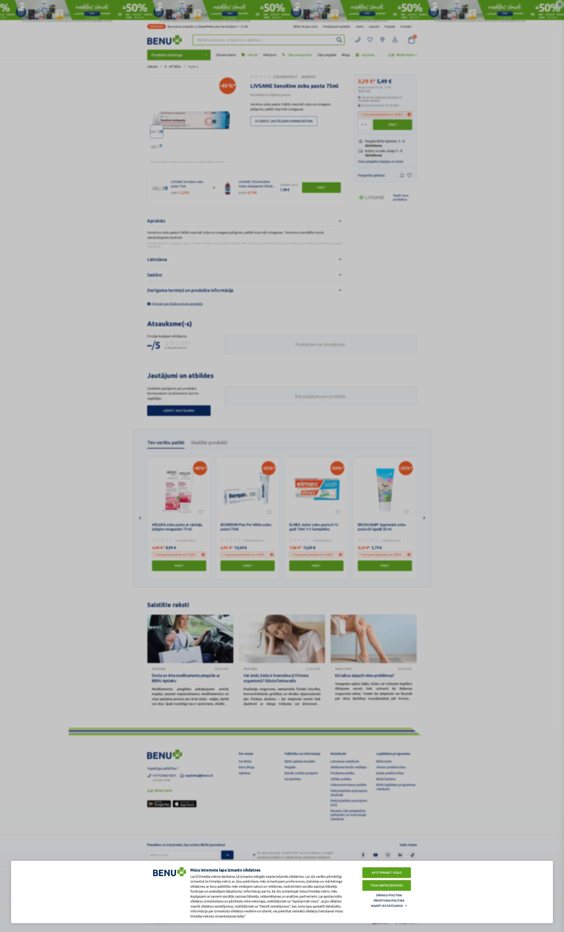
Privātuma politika (389, 900)
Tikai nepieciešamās (386, 885)
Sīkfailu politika (389, 895)
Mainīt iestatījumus (387, 905)
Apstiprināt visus (387, 872)
